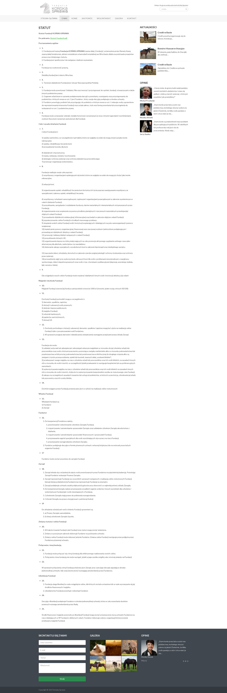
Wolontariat (104, 18)
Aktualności (148, 27)
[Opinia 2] (185, 661)
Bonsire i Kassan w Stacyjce (171, 48)
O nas (64, 18)
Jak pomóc (87, 18)
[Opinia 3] (187, 661)
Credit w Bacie (165, 32)
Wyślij (62, 679)
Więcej (144, 660)
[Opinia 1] (183, 661)
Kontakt (131, 18)
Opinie (144, 82)
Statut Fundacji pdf (58, 38)
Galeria (119, 18)
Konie (74, 18)
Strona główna (49, 18)
